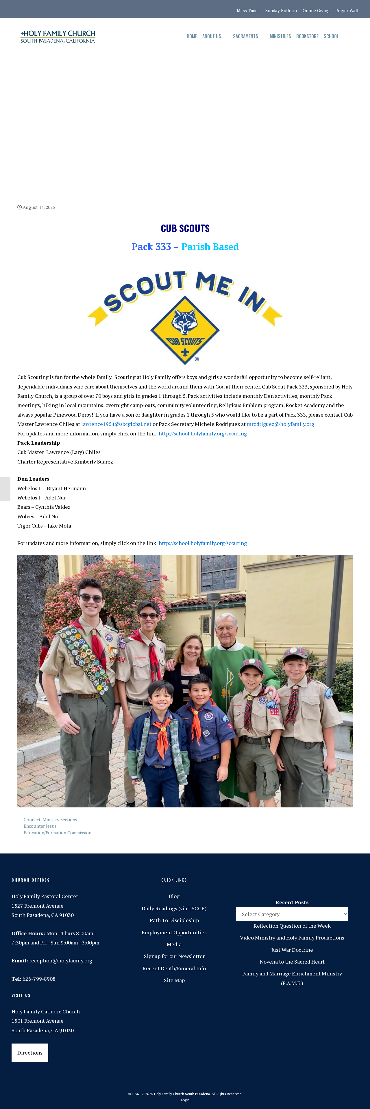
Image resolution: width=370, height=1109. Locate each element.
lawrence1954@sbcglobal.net (116, 423)
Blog (174, 896)
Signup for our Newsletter (174, 956)
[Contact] (16, 9)
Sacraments (245, 36)
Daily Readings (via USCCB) (174, 908)
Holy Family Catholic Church (46, 1011)
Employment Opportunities (174, 932)
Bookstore (307, 36)
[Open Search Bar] (347, 36)
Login (185, 1100)
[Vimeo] (77, 9)
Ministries (280, 36)
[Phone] (53, 9)
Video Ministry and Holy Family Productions (292, 937)
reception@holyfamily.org (60, 960)
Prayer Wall (346, 10)
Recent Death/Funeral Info (174, 968)
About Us (211, 36)
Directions (29, 1052)
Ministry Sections (59, 819)
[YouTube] (89, 9)
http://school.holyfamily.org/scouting (203, 433)
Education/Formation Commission (57, 833)
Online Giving (316, 10)
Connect (32, 819)
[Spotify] (65, 9)
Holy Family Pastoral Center (45, 896)
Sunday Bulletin (281, 10)
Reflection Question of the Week (292, 925)
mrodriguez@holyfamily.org (280, 423)
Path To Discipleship (174, 920)
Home (192, 36)
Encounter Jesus (40, 826)
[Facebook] (29, 9)
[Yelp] (101, 9)
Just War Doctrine (292, 949)
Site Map (174, 980)
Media (174, 944)
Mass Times (248, 10)
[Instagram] (41, 9)
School (331, 36)
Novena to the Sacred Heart (292, 961)
